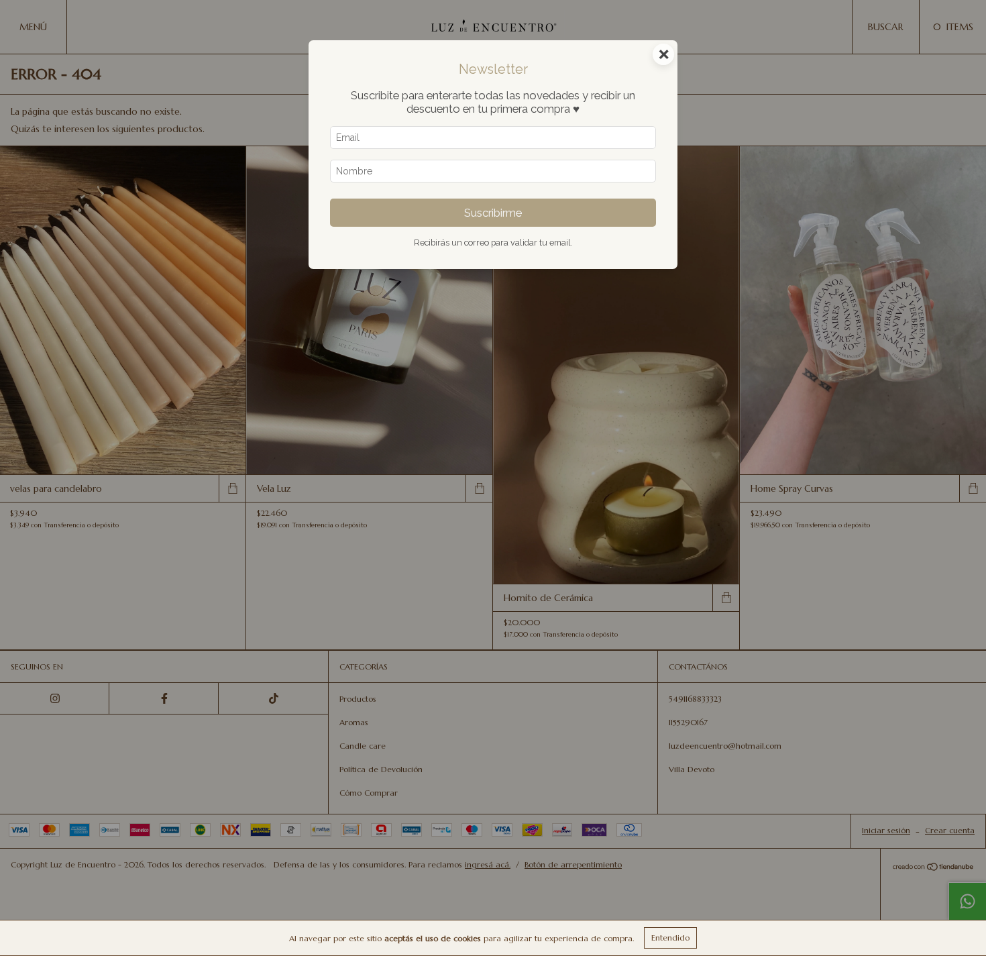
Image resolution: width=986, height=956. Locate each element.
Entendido (670, 938)
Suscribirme (493, 212)
